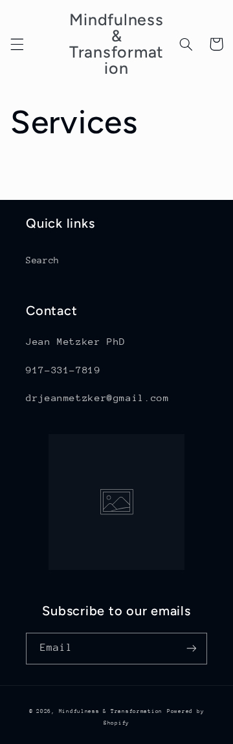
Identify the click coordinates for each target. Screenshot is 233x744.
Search (43, 260)
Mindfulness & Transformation (111, 711)
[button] (17, 44)
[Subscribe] (191, 648)
